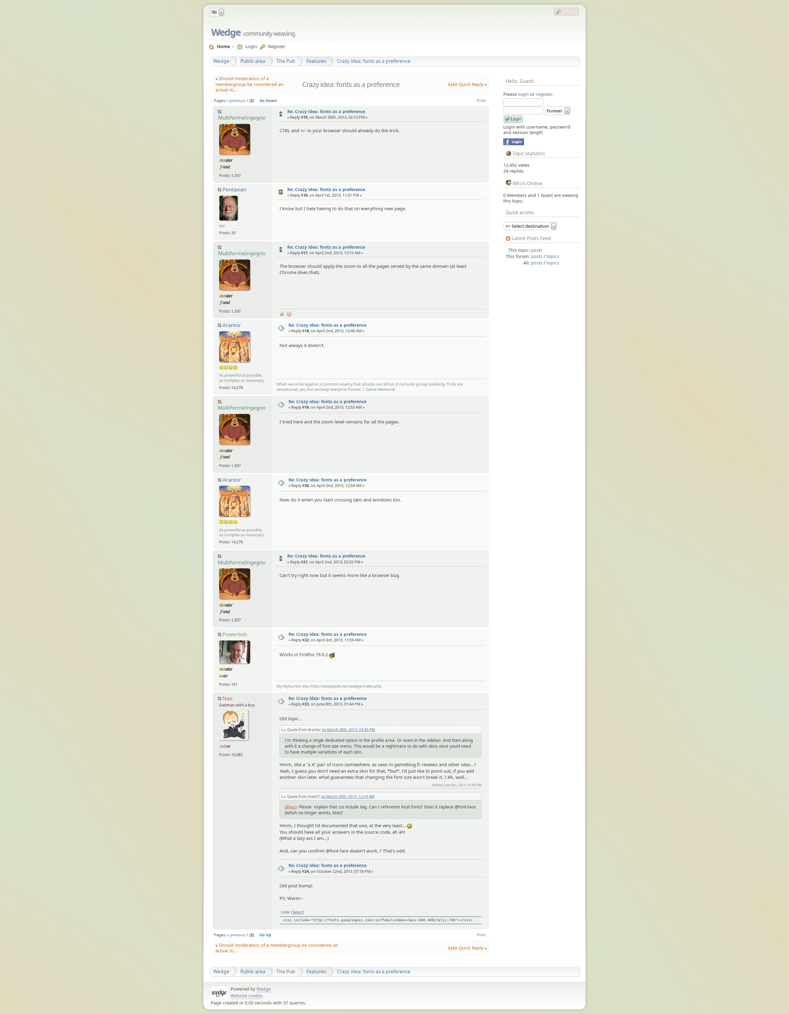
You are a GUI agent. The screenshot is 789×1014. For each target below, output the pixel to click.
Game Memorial (380, 389)
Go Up (265, 935)
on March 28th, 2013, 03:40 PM (348, 729)
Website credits (247, 996)
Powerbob (235, 634)
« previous (236, 100)
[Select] (297, 912)
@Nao (290, 807)
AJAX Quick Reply (465, 84)
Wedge (225, 32)
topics (552, 256)
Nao (227, 698)
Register (276, 46)
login (523, 94)
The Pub (285, 61)
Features (316, 61)
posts (536, 250)
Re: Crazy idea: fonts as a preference (326, 111)
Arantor (232, 325)
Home (223, 46)
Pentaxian (234, 189)
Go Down (268, 100)
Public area (252, 61)
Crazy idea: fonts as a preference (374, 61)
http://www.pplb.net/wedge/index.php (346, 686)
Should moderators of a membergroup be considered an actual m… (249, 84)
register (544, 94)
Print (481, 100)
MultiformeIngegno (241, 117)
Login (251, 46)
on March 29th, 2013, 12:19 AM (347, 796)
